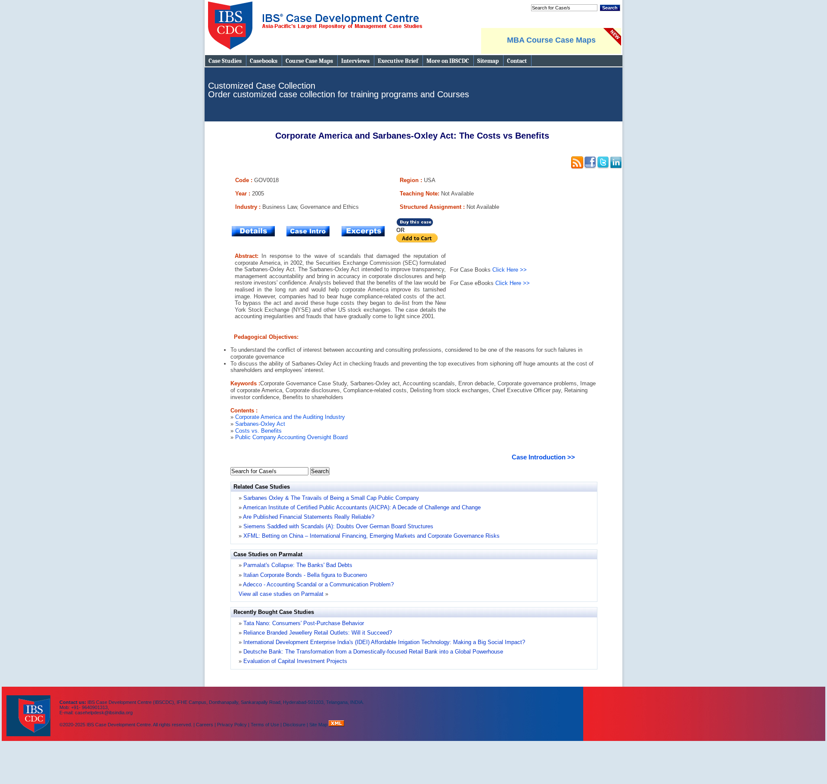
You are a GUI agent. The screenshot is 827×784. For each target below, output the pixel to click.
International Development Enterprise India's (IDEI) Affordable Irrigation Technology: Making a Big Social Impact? (383, 642)
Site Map (319, 724)
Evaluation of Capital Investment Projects (294, 661)
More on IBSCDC (447, 61)
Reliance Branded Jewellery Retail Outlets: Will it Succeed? (317, 632)
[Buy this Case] (414, 225)
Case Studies (225, 61)
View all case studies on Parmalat (281, 594)
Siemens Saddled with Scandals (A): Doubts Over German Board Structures (338, 526)
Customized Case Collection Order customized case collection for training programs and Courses (338, 90)
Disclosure (294, 724)
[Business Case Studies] (315, 53)
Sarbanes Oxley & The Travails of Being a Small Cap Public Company (331, 498)
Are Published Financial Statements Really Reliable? (308, 517)
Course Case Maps (309, 61)
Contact (517, 61)
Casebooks (263, 61)
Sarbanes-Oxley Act (260, 424)
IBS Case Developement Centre (29, 710)
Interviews (355, 61)
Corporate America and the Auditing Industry (290, 417)
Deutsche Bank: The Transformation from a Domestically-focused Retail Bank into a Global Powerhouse (372, 651)
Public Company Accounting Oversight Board (291, 437)
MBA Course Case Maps (551, 40)
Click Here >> (509, 269)
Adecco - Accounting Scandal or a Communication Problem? (318, 584)
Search (610, 7)
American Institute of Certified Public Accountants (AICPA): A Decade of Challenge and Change (362, 507)
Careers (204, 724)
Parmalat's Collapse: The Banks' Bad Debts (297, 565)
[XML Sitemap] (336, 724)
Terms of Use (265, 724)
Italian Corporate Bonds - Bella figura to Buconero (305, 575)
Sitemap (488, 61)
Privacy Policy (232, 724)
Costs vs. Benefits (258, 431)
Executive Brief (398, 61)
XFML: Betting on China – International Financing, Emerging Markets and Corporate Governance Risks (371, 536)
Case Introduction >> (543, 457)
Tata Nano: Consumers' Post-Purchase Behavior (303, 623)
